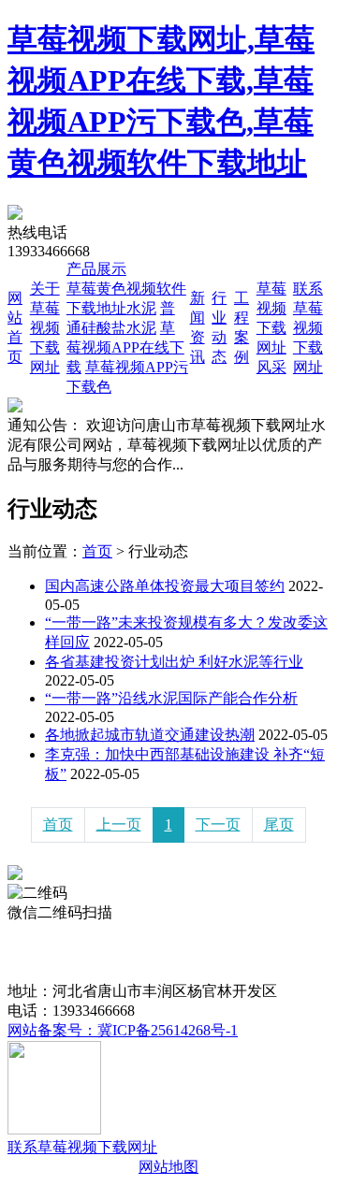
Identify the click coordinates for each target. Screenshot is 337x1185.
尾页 (279, 824)
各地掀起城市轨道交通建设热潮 (150, 735)
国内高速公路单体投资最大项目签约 (165, 586)
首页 (97, 551)
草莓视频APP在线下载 (125, 347)
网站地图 (168, 1167)
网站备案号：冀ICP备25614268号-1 (122, 1030)
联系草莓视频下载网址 (308, 328)
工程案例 (140, 952)
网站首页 (37, 932)
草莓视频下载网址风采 (271, 328)
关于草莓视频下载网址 (45, 328)
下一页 (218, 824)
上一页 (118, 824)
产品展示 (96, 269)
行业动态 (74, 952)
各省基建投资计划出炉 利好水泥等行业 (174, 662)
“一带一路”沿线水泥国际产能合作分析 (171, 698)
